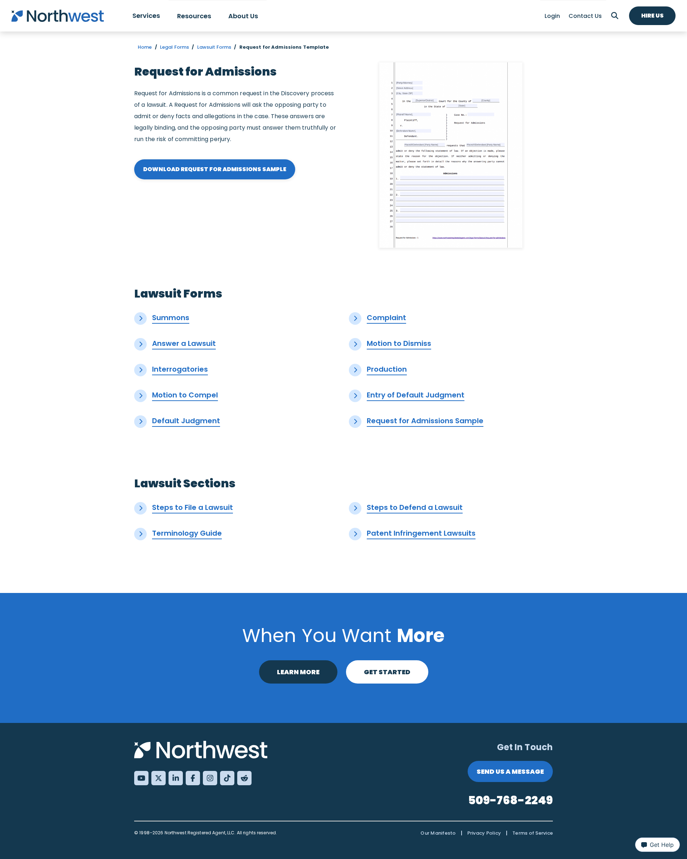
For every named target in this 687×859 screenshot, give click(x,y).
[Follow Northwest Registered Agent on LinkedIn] (176, 778)
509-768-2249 (510, 800)
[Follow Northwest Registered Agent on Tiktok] (227, 778)
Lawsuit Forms (214, 47)
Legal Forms (174, 47)
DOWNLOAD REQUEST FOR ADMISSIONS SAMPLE (214, 169)
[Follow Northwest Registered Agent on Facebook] (193, 778)
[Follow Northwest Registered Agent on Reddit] (244, 778)
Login (552, 16)
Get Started (387, 671)
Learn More (298, 671)
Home (145, 47)
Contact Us (585, 16)
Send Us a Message (510, 771)
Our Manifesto (437, 833)
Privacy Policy (484, 833)
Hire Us (652, 15)
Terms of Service (532, 833)
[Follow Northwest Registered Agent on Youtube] (141, 778)
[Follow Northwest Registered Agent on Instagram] (210, 778)
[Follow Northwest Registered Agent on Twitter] (158, 778)
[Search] (614, 16)
